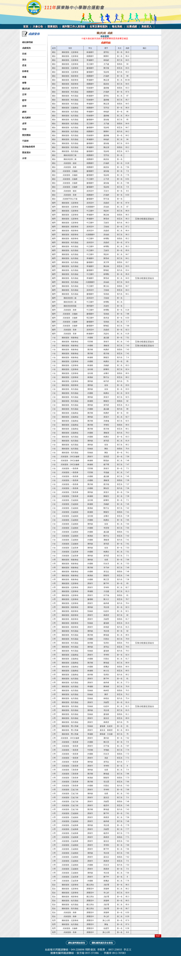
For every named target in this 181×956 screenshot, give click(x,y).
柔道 (24, 65)
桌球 (24, 123)
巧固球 (25, 141)
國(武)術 (26, 88)
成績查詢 (26, 48)
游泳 (24, 59)
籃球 (24, 100)
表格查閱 (104, 36)
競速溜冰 (26, 152)
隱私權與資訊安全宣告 (102, 943)
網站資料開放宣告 (76, 943)
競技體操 (26, 135)
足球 (24, 94)
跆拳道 (25, 71)
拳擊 (24, 83)
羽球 (24, 129)
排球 (24, 106)
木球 (24, 158)
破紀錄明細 (27, 42)
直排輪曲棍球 (28, 146)
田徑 (24, 54)
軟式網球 (26, 117)
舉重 (24, 77)
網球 (24, 112)
